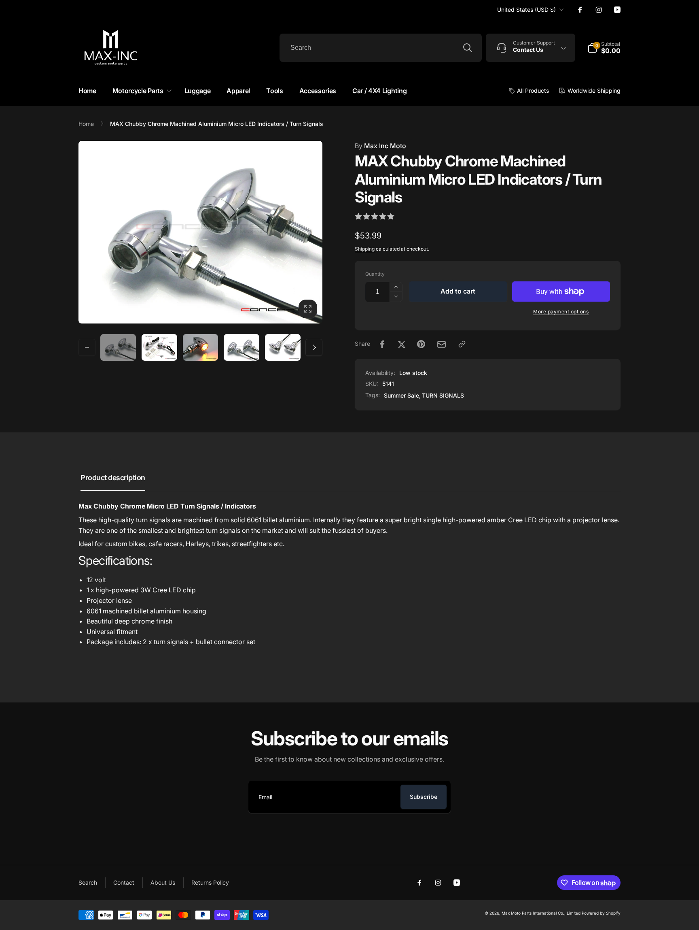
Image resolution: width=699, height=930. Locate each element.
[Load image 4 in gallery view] (241, 347)
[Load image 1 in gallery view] (118, 347)
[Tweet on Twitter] (402, 344)
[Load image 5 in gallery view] (283, 347)
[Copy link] (462, 344)
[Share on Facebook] (382, 344)
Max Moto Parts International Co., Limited (541, 913)
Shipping (365, 249)
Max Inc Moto (380, 146)
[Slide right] (313, 347)
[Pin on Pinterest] (421, 344)
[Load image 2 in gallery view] (159, 347)
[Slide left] (86, 347)
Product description (112, 477)
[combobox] (381, 48)
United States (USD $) (526, 9)
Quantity (375, 274)
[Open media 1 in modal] (200, 232)
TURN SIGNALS (443, 395)
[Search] (468, 48)
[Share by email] (441, 344)
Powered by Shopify (601, 913)
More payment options (561, 312)
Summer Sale (401, 395)
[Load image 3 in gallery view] (200, 347)
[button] (140, 91)
